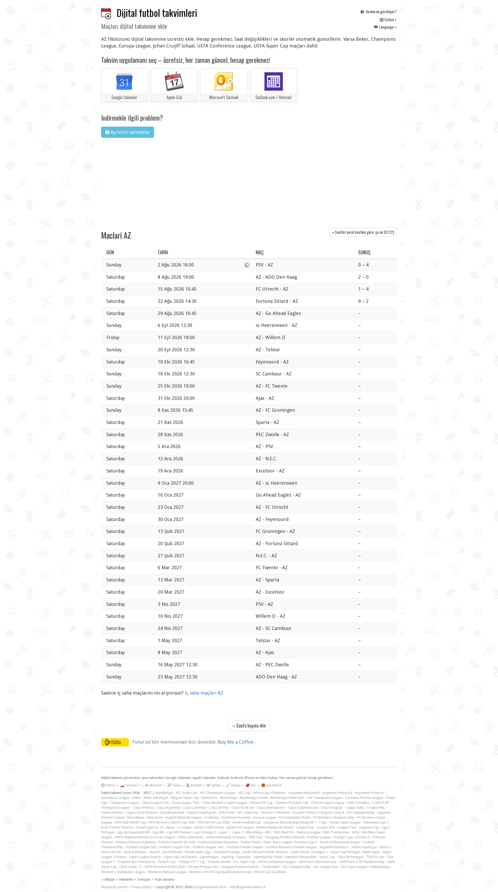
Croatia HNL (376, 807)
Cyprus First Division (141, 812)
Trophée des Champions (136, 862)
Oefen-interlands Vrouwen (226, 837)
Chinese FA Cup (261, 803)
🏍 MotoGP (153, 785)
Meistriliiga (254, 832)
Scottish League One (174, 847)
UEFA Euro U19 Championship (362, 862)
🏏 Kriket (213, 785)
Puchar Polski (250, 842)
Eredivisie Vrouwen (236, 817)
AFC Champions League (217, 793)
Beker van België (156, 798)
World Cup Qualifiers (270, 872)
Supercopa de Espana (180, 857)
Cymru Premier (112, 812)
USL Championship (296, 867)
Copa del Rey (219, 807)
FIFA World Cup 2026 (213, 822)
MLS (268, 832)
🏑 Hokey (232, 785)
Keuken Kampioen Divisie (275, 827)
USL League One (325, 867)
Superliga (244, 857)
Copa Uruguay (332, 807)
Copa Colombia (194, 807)
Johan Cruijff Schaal (209, 827)
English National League (184, 817)
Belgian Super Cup (185, 798)
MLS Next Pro (284, 832)
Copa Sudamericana (303, 807)
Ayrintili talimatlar (129, 132)
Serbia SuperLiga (364, 847)
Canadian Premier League (364, 798)
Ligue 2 (237, 832)
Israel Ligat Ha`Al (149, 827)
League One (326, 827)
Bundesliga (228, 798)
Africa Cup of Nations (269, 793)
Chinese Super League (327, 803)
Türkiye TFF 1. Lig (191, 862)
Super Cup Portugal (344, 852)
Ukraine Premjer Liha (203, 867)
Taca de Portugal (350, 857)
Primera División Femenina (218, 842)
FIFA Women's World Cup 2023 (172, 822)
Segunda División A (334, 847)
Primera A (363, 837)
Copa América (143, 807)
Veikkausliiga (380, 867)
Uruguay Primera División (240, 867)
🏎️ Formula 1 (130, 785)
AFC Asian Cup (186, 793)
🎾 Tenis (174, 785)
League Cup (305, 827)
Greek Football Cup (246, 822)
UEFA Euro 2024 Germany (318, 862)
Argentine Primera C (370, 793)
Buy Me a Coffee (236, 742)
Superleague (208, 857)
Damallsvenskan (172, 812)
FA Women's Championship (333, 817)
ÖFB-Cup (255, 837)
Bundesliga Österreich (287, 798)
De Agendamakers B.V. (209, 887)
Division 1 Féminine (275, 812)
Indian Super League (345, 822)
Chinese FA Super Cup (292, 803)
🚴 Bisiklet (194, 785)
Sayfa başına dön (250, 725)
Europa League (264, 817)
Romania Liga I (306, 842)
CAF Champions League (324, 798)
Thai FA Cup (375, 857)
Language (386, 27)
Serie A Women (134, 852)
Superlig (227, 857)
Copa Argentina (168, 807)
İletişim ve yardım (114, 887)
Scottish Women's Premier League (291, 847)
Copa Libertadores (271, 807)
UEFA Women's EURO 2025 (165, 867)
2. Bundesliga (162, 793)
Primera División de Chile (177, 842)
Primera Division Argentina (136, 842)
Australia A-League (115, 798)
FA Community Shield (294, 817)
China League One (155, 803)
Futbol (389, 19)
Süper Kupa (370, 852)
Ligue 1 (224, 832)
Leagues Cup (369, 827)
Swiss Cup (327, 857)
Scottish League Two (208, 847)
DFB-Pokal (226, 812)
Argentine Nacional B (304, 793)
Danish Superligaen (201, 812)
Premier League (319, 837)
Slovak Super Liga (198, 852)
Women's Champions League (123, 872)
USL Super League (354, 867)
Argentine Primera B (337, 793)
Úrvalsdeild (270, 867)
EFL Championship (361, 812)
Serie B (154, 852)
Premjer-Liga (343, 837)
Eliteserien (155, 817)
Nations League (309, 832)
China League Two (185, 803)
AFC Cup (244, 793)
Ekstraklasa (135, 817)
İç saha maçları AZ (204, 693)
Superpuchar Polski (268, 857)
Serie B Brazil (172, 852)
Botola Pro (209, 798)
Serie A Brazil (111, 852)
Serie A (384, 847)
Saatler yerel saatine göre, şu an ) (364, 232)
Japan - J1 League (179, 827)
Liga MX (158, 832)
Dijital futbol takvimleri (157, 12)
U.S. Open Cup (244, 862)
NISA (355, 832)
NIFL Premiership (336, 832)
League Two (347, 827)
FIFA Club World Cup (130, 822)
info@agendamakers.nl (248, 887)
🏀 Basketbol (271, 785)
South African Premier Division (265, 852)
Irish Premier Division (117, 827)
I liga (323, 822)
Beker (136, 798)
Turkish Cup (167, 862)
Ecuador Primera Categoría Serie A (318, 812)
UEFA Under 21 (131, 867)
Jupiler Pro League (240, 827)
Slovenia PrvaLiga (227, 852)
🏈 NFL (250, 785)
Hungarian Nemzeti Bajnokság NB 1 (290, 822)
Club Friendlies (358, 803)
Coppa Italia (354, 807)
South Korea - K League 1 (309, 852)
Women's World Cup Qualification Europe (220, 872)
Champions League (124, 803)
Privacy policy (141, 887)
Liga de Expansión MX (133, 832)
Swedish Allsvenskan (300, 857)
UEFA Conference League (277, 862)
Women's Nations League (167, 872)
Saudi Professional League (340, 842)
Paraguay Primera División (285, 837)
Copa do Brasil (243, 807)
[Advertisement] (249, 181)
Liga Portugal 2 (205, 832)
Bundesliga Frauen (254, 798)
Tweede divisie (219, 862)
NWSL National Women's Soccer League (145, 837)
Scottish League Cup (141, 847)
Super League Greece (145, 857)
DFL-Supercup (247, 812)
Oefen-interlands (190, 837)
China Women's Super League (224, 803)
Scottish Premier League (245, 847)
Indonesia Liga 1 (375, 822)
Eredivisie (211, 817)
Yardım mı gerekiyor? (381, 11)
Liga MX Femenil (179, 832)
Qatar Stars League (277, 842)
